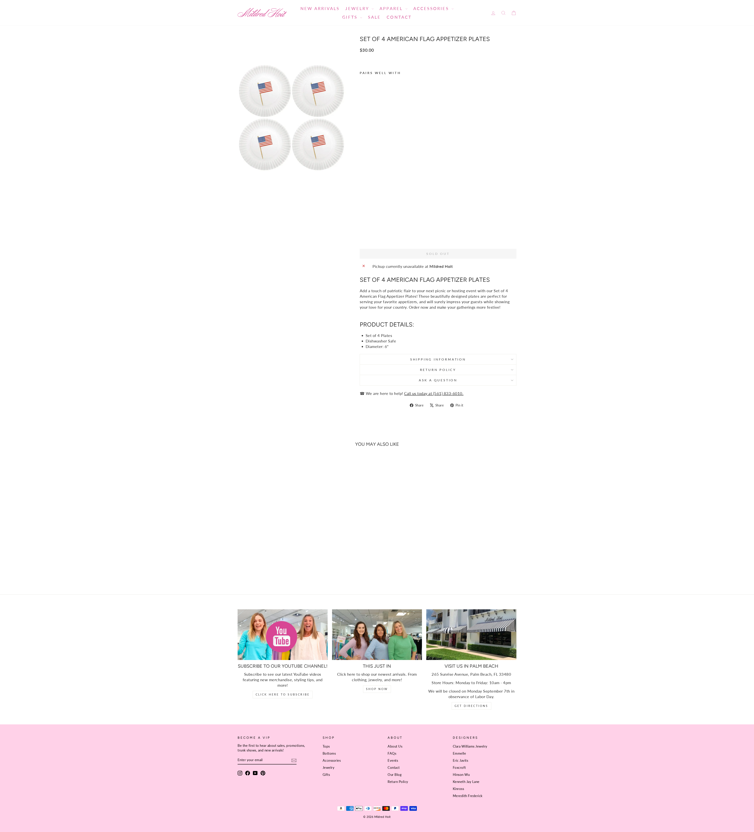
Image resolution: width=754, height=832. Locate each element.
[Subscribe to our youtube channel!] (283, 634)
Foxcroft (459, 767)
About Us (395, 746)
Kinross (458, 789)
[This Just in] (377, 634)
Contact (399, 17)
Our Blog (395, 775)
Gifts (350, 17)
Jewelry (358, 8)
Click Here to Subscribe (283, 694)
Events (393, 760)
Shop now (377, 689)
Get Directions (471, 706)
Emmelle (459, 753)
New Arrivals (319, 8)
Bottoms (329, 753)
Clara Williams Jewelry (470, 746)
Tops (326, 746)
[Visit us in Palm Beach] (471, 634)
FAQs (392, 753)
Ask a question (438, 380)
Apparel (392, 8)
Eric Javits (460, 760)
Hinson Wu (461, 775)
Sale (374, 17)
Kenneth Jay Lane (466, 782)
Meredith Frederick (468, 796)
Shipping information (438, 359)
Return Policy (438, 370)
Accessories (432, 8)
